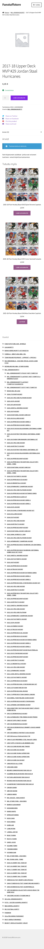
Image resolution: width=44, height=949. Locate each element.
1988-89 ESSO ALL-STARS (15, 763)
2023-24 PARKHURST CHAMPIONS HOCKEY (20, 541)
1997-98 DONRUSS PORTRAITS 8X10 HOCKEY (21, 733)
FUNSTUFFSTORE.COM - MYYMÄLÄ (15, 344)
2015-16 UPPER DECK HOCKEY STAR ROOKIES (21, 701)
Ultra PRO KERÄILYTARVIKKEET (14, 916)
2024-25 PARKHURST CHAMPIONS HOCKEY (20, 486)
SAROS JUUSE (11, 842)
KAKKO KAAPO (11, 811)
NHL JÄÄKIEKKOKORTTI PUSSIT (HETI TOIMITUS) (22, 373)
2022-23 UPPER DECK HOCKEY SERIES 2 (19, 643)
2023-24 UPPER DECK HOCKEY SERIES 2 (19, 576)
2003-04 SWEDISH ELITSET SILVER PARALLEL (20, 887)
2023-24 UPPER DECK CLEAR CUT (17, 497)
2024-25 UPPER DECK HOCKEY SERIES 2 (19, 500)
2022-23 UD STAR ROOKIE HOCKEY (17, 653)
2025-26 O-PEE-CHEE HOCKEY (16, 443)
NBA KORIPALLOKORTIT (12, 906)
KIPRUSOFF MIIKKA (13, 815)
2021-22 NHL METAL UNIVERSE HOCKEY (19, 674)
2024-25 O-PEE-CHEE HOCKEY (16, 521)
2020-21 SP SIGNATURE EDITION (17, 688)
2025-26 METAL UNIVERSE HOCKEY (17, 408)
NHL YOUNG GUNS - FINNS (15, 859)
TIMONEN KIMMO (12, 849)
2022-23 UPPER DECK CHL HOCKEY (17, 633)
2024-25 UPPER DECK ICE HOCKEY (17, 480)
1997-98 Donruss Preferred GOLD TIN (18, 736)
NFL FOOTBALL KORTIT (12, 909)
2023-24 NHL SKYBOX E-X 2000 (16, 534)
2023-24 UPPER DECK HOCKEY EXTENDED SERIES (22, 573)
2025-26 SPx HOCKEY (13, 401)
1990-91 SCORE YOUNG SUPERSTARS (18, 757)
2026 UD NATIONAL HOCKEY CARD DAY (18, 415)
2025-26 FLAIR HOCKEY (14, 405)
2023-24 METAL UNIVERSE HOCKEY (17, 555)
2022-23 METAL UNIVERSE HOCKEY (17, 605)
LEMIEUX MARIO (12, 794)
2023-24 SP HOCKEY (13, 562)
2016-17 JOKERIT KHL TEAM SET (17, 869)
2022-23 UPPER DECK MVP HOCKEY (17, 657)
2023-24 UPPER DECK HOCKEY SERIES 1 (19, 579)
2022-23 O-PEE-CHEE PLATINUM (16, 612)
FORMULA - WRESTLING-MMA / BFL (15, 354)
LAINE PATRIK (11, 829)
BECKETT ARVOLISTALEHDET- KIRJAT (16, 923)
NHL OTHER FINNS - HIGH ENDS (16, 856)
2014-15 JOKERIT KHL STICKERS (17, 876)
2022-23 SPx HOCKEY (13, 622)
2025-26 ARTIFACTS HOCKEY (15, 446)
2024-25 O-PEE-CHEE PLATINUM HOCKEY (19, 490)
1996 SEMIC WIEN (12, 767)
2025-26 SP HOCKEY (13, 411)
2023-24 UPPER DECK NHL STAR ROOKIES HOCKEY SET (23, 583)
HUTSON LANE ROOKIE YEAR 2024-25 (18, 777)
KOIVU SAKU (11, 818)
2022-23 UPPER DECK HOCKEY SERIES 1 (19, 646)
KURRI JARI (10, 825)
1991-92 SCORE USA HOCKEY (15, 750)
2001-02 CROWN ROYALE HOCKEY (17, 713)
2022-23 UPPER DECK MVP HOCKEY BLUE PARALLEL (22, 650)
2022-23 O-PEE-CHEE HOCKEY (16, 609)
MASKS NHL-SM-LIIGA (13, 391)
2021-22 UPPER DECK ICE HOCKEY (17, 681)
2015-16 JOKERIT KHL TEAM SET (17, 873)
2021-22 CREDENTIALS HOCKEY (16, 664)
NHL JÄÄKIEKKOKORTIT (17, 12)
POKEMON (8, 913)
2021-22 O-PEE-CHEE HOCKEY (16, 667)
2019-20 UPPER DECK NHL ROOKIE (17, 691)
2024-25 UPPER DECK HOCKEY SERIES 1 (19, 504)
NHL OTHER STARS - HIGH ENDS (17, 801)
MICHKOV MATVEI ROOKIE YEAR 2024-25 (19, 781)
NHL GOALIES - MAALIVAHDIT (16, 798)
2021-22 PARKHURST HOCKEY (16, 670)
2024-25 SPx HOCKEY (13, 507)
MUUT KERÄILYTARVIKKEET (13, 919)
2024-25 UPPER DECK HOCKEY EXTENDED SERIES (22, 493)
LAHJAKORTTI (9, 347)
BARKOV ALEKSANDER (13, 805)
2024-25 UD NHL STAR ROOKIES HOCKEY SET (20, 510)
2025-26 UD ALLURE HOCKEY (15, 418)
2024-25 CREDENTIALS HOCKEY (16, 483)
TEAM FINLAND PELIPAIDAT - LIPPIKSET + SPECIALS (20, 357)
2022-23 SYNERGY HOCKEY (15, 626)
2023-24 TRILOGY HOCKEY (15, 569)
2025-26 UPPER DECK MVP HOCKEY (17, 458)
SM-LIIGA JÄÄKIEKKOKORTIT (13, 899)
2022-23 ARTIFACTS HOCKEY (15, 602)
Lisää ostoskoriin (19, 98)
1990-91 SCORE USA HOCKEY (15, 760)
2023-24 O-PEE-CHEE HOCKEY (16, 586)
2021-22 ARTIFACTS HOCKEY (15, 660)
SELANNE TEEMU (12, 846)
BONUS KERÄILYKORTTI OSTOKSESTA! (17, 351)
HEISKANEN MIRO (12, 808)
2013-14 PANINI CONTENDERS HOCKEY (18, 705)
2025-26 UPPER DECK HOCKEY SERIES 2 (19, 422)
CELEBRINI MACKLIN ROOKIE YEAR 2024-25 (20, 774)
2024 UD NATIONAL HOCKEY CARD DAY (18, 531)
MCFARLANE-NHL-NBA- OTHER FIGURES (17, 366)
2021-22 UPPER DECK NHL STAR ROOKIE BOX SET (22, 684)
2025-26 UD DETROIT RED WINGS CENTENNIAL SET (22, 450)
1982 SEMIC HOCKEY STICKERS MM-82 (18, 895)
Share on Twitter (11, 116)
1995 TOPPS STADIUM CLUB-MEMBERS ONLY (20, 743)
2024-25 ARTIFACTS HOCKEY (15, 524)
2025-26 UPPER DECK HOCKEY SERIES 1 (19, 425)
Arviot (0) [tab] (5, 132)
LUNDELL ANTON (12, 832)
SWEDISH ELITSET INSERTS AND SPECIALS (20, 880)
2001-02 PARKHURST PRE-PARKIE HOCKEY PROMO (22, 717)
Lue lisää (22, 322)
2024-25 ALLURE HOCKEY (14, 514)
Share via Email (11, 124)
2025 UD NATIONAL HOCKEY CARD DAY (18, 467)
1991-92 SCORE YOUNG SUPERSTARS (18, 753)
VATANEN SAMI (11, 852)
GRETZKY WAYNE (12, 791)
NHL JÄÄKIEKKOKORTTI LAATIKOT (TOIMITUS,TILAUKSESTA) (17, 383)
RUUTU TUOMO (12, 839)
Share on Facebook (12, 119)
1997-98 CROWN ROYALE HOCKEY (17, 724)
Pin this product (11, 121)
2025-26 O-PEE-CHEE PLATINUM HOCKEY (19, 398)
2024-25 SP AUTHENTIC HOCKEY (17, 476)
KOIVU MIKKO (11, 822)
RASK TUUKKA (11, 835)
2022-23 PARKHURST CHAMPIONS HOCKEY (20, 616)
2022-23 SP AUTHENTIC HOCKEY (17, 619)
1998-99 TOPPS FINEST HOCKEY (17, 720)
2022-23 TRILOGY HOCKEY (15, 629)
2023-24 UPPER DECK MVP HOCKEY (17, 599)
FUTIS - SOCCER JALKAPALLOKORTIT (16, 902)
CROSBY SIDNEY (12, 787)
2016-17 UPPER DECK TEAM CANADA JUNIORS (21, 694)
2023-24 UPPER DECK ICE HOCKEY (17, 566)
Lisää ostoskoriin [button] (22, 213)
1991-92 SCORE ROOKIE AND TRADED (18, 746)
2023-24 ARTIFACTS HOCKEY (15, 590)
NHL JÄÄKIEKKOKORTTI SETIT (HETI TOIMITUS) (22, 387)
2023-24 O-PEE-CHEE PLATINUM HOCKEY (19, 538)
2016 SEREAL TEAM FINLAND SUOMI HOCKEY (20, 698)
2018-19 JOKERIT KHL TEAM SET (17, 863)
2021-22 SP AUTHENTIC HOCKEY (17, 677)
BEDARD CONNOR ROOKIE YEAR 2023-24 (19, 770)
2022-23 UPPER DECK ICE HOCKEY (17, 636)
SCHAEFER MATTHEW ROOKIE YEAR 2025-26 (20, 784)
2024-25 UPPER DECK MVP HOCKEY (17, 527)
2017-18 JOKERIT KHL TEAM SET (17, 866)
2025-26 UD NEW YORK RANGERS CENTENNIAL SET (22, 439)
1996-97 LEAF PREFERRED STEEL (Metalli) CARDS (22, 739)
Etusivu (7, 12)
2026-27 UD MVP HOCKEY (14, 394)
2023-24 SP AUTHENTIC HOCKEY (17, 559)
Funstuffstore (11, 5)
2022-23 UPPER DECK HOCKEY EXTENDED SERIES (22, 640)
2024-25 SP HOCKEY (13, 517)
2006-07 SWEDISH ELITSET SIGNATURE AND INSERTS (23, 883)
